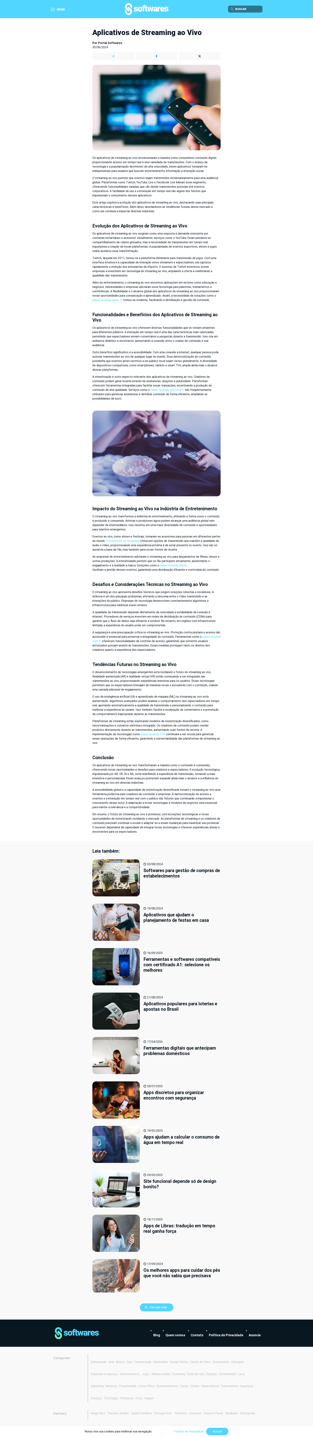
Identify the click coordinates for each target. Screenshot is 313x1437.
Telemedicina (229, 1386)
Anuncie (255, 1335)
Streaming (178, 1374)
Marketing (97, 1386)
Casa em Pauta (213, 1413)
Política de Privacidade (226, 1335)
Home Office (146, 1386)
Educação (237, 1362)
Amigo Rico (98, 1413)
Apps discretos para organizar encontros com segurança (173, 1095)
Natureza (111, 1386)
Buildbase (232, 1413)
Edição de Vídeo (200, 1362)
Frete (139, 1398)
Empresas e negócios (104, 1374)
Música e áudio (160, 1374)
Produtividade (128, 1386)
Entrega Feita (163, 1413)
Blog (156, 1335)
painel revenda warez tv (107, 300)
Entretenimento (130, 1374)
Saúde (184, 1386)
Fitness (194, 1386)
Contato (197, 1335)
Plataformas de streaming (122, 541)
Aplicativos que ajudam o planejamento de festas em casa (176, 917)
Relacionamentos (167, 1386)
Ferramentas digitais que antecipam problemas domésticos (179, 1050)
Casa (129, 1362)
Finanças (211, 1374)
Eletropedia (247, 1413)
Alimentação (99, 1362)
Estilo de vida (195, 1374)
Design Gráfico (179, 1362)
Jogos (146, 1374)
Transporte (127, 1398)
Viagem (149, 1398)
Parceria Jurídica (118, 1413)
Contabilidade (227, 1374)
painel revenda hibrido (173, 565)
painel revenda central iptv (167, 390)
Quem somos (175, 1335)
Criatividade (160, 1362)
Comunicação (142, 1362)
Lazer (241, 1374)
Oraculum (195, 1413)
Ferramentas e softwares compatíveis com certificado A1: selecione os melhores (181, 965)
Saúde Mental (210, 1386)
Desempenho (221, 1362)
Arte (111, 1362)
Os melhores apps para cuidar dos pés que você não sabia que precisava (181, 1273)
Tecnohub (180, 1413)
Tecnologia (111, 1398)
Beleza (120, 1362)
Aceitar (217, 1431)
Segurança (246, 1386)
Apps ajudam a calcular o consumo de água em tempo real (181, 1139)
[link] (77, 1333)
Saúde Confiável (141, 1413)
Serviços (96, 1398)
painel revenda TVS (153, 734)
